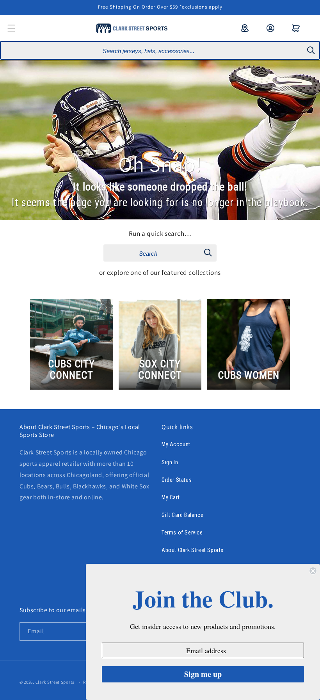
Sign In (170, 462)
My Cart (171, 497)
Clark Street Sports (55, 682)
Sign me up (203, 674)
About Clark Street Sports (193, 550)
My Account (176, 444)
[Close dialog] (313, 571)
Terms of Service (182, 532)
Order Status (177, 480)
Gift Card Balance (182, 515)
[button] (16, 28)
